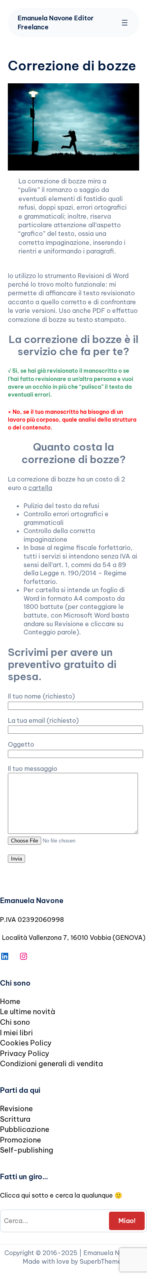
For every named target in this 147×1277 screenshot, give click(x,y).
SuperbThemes (102, 1261)
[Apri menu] (124, 22)
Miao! (127, 1221)
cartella (40, 488)
